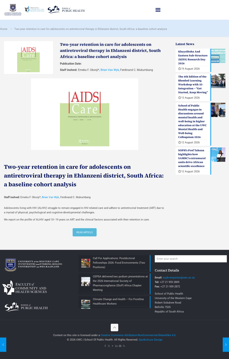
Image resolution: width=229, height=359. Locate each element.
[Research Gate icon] (120, 346)
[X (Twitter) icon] (109, 346)
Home (3, 29)
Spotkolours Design (150, 339)
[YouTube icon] (112, 346)
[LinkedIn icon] (116, 346)
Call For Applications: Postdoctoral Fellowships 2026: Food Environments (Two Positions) (119, 263)
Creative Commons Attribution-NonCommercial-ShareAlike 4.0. (138, 335)
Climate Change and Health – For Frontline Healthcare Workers (118, 301)
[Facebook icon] (105, 346)
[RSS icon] (124, 346)
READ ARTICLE (84, 232)
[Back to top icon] (114, 327)
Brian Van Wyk (110, 70)
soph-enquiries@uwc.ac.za (179, 277)
